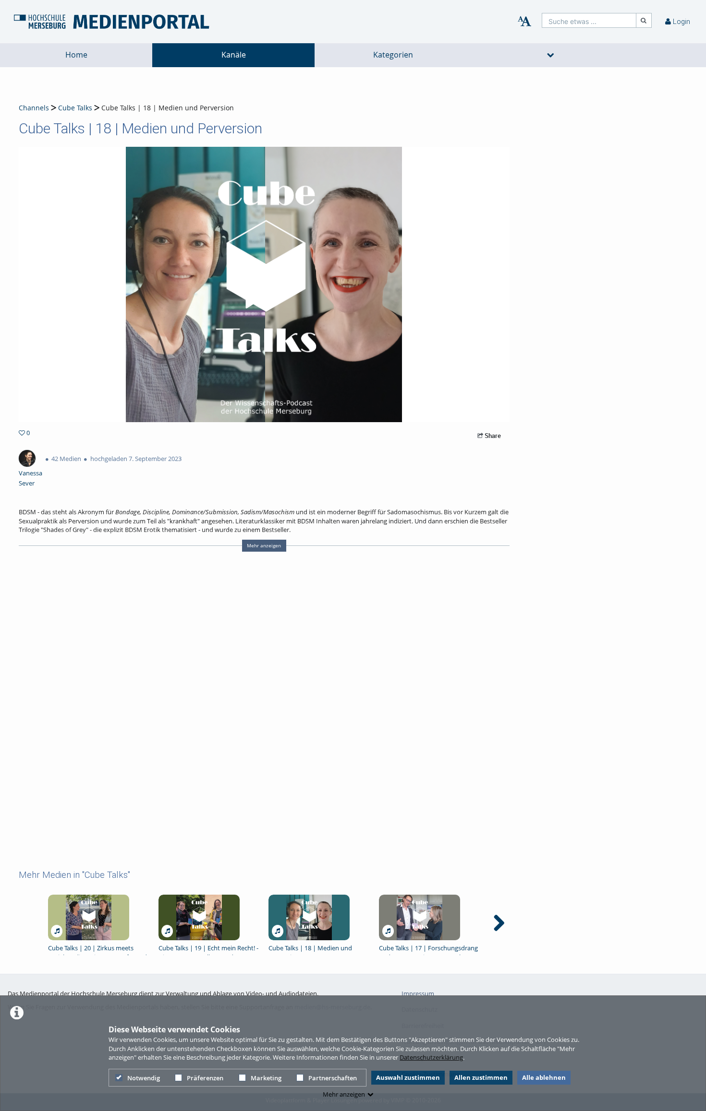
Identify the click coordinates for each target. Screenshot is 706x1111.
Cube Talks (75, 107)
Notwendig (143, 1078)
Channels (34, 107)
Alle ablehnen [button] (544, 1077)
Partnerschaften (332, 1078)
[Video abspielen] (264, 284)
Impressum (418, 993)
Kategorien (393, 55)
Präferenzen (205, 1078)
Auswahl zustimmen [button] (408, 1077)
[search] (589, 20)
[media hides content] (551, 55)
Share (492, 435)
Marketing (266, 1078)
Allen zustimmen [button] (481, 1077)
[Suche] (644, 20)
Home (76, 55)
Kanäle (233, 55)
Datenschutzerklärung (431, 1057)
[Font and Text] (524, 21)
